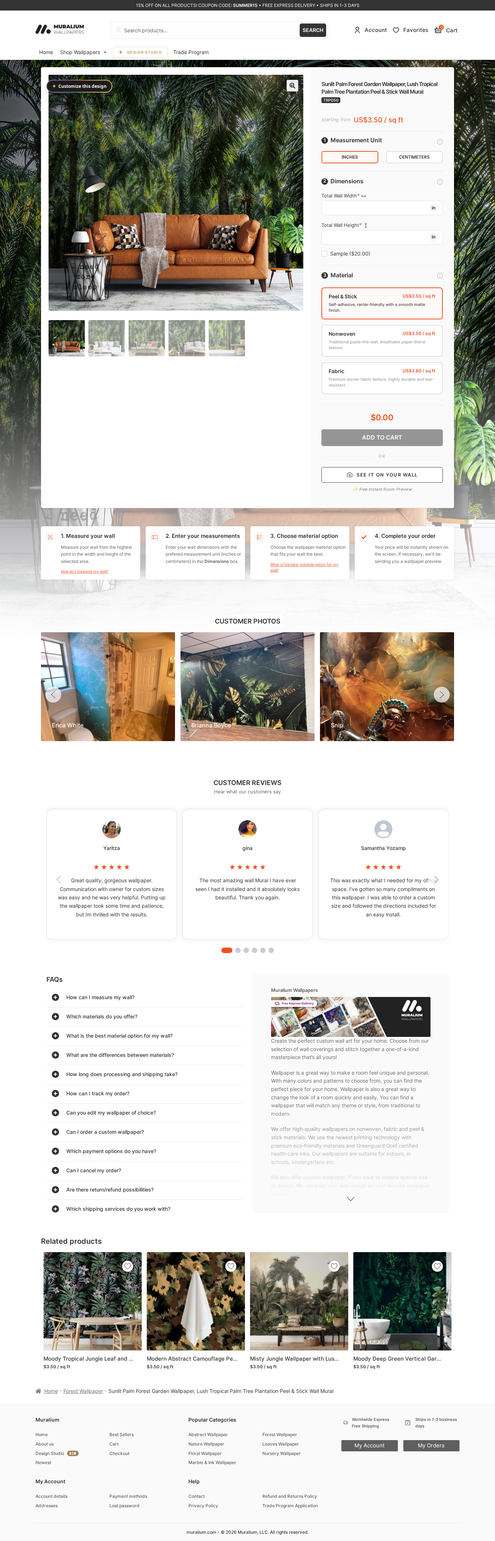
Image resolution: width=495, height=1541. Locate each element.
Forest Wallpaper (83, 1391)
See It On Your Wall (387, 475)
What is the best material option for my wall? (304, 567)
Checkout (119, 1453)
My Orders (431, 1445)
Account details (51, 1496)
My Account (369, 1445)
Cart (113, 1444)
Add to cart (382, 437)
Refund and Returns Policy (289, 1496)
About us (45, 1444)
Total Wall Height (340, 225)
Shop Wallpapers (80, 52)
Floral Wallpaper (205, 1453)
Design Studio (144, 52)
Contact (196, 1496)
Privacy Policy (203, 1505)
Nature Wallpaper (206, 1444)
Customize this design (79, 86)
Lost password (124, 1505)
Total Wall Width (339, 196)
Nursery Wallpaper (281, 1453)
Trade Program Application (290, 1505)
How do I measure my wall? (84, 571)
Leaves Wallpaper (280, 1444)
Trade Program (191, 52)
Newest (43, 1462)
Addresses (47, 1505)
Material (341, 275)
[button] (292, 85)
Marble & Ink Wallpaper (212, 1462)
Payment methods (128, 1496)
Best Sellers (121, 1434)
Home (46, 52)
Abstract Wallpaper (208, 1434)
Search (313, 30)
